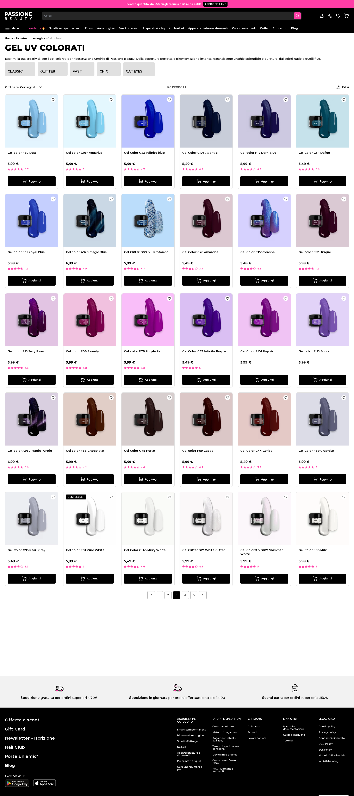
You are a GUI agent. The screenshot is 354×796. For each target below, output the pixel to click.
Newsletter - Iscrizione (30, 738)
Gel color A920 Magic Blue (86, 252)
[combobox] (172, 16)
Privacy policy (327, 732)
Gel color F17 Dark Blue (258, 153)
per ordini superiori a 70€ (76, 698)
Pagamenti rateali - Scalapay (224, 739)
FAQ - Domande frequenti (222, 769)
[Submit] (297, 16)
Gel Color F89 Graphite (316, 451)
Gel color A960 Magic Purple (30, 451)
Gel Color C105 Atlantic (200, 153)
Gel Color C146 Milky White (145, 550)
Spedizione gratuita (37, 698)
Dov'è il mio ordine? (224, 754)
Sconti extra (272, 698)
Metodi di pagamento (225, 732)
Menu (15, 28)
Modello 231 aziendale (332, 755)
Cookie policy (327, 726)
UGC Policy (326, 744)
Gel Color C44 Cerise (256, 451)
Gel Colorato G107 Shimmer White (261, 552)
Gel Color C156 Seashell (258, 252)
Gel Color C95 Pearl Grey (26, 550)
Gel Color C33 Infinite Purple (204, 351)
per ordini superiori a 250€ (305, 698)
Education (280, 28)
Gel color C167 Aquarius (84, 153)
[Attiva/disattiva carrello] (346, 15)
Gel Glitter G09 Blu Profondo (146, 252)
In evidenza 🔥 (35, 28)
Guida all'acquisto (294, 735)
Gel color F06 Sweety (82, 351)
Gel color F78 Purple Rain (144, 351)
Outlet (264, 28)
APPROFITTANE (215, 4)
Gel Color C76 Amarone (200, 252)
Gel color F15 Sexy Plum (26, 351)
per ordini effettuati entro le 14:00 (196, 698)
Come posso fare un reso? (224, 761)
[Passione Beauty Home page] (18, 16)
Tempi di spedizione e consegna (225, 747)
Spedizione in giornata (148, 698)
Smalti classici (128, 28)
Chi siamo (254, 726)
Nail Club (15, 747)
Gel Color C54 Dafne (314, 153)
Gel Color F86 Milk (313, 550)
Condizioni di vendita (332, 738)
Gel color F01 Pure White (85, 550)
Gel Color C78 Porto (139, 451)
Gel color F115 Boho (314, 351)
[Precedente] (151, 595)
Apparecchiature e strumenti (208, 28)
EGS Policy (325, 749)
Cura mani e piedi (244, 28)
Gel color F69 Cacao (198, 451)
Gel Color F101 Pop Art (257, 351)
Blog (294, 28)
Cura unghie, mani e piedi (189, 768)
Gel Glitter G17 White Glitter (203, 550)
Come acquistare (223, 726)
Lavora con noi (257, 738)
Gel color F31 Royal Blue (26, 252)
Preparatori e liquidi (156, 28)
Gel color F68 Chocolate (85, 451)
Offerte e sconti (23, 719)
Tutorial (288, 740)
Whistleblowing (328, 761)
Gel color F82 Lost (22, 153)
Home (9, 38)
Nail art (179, 28)
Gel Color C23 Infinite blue (144, 153)
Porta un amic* (21, 756)
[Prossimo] (203, 595)
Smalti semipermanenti (65, 28)
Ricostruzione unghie (99, 28)
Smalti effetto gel (187, 741)
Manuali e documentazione (293, 727)
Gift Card (15, 729)
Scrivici (252, 732)
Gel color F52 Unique (315, 252)
